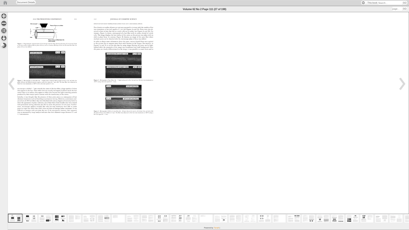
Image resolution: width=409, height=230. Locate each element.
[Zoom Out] (4, 23)
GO (404, 3)
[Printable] (4, 45)
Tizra (216, 228)
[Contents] (4, 30)
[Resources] (4, 38)
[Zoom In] (4, 16)
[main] (208, 121)
